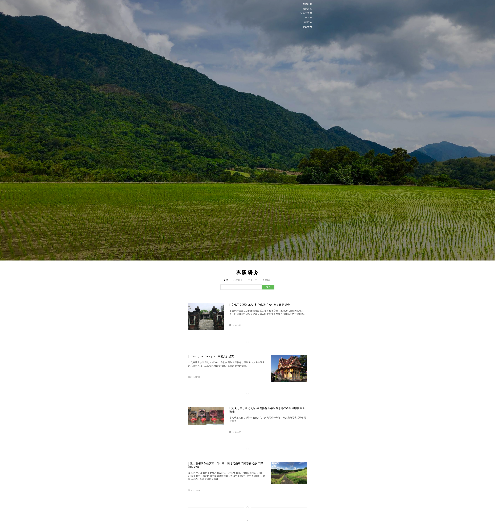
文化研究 (252, 280)
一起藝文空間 (305, 13)
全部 (225, 280)
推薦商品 (307, 22)
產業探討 (267, 280)
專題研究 (307, 27)
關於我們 (307, 4)
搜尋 (268, 287)
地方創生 (238, 280)
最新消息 (307, 8)
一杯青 (308, 17)
